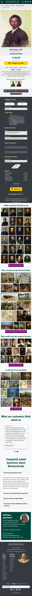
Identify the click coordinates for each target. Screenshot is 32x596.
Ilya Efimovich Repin (20, 5)
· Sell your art (12, 559)
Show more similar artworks (16, 265)
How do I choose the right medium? (13, 498)
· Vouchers (12, 567)
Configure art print (17, 63)
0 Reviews (19, 93)
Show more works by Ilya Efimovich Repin (16, 331)
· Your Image (12, 558)
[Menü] (1, 1)
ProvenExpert (11, 445)
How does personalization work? (13, 473)
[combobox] (16, 109)
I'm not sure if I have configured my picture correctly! (15, 505)
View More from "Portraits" (16, 365)
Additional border (8, 107)
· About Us (4, 579)
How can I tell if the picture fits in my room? (16, 493)
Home (2, 5)
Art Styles (7, 5)
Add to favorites (23, 91)
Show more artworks (16, 409)
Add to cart (17, 189)
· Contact (4, 559)
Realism (12, 5)
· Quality (11, 561)
